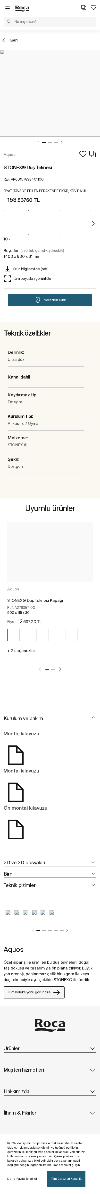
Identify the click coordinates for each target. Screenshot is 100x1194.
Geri (14, 40)
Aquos (13, 589)
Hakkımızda (16, 1091)
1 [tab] (44, 142)
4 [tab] (56, 930)
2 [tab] (50, 142)
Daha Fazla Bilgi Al (22, 1178)
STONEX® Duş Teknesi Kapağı (35, 600)
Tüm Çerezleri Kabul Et (66, 1178)
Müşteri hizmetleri (24, 1070)
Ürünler (12, 1048)
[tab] (50, 718)
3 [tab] (56, 142)
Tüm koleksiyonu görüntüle (29, 992)
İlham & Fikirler (20, 1113)
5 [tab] (62, 930)
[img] (13, 635)
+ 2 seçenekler (21, 650)
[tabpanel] (50, 93)
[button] (9, 22)
